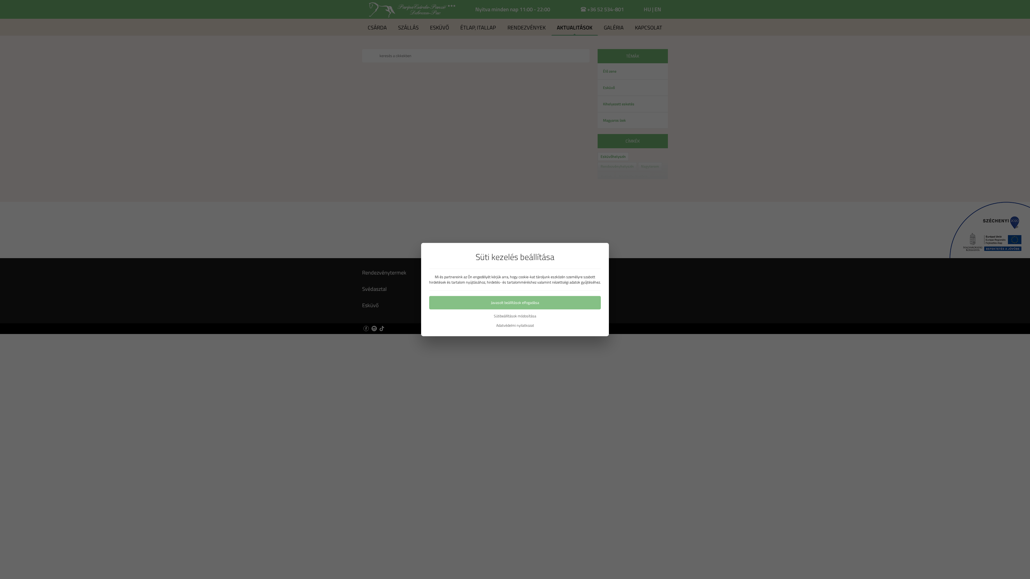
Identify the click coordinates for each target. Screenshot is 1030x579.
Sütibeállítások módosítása (515, 316)
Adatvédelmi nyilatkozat (515, 325)
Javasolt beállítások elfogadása (515, 302)
